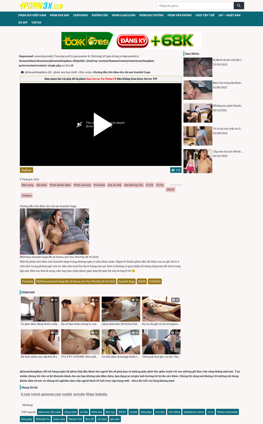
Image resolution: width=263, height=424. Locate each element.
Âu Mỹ (23, 22)
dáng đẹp (146, 412)
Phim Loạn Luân (123, 15)
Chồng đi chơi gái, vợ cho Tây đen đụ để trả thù (161, 344)
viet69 (36, 22)
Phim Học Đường (151, 15)
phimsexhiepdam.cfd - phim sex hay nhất (51, 72)
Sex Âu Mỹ (114, 185)
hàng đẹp (26, 419)
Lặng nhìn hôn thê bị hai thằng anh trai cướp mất (121, 312)
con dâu (160, 412)
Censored (80, 15)
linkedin (101, 394)
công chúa (70, 412)
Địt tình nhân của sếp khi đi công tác (40, 344)
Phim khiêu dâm (60, 185)
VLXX (149, 185)
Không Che (100, 15)
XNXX (170, 189)
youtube (79, 394)
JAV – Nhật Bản (229, 15)
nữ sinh (102, 419)
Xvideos (27, 195)
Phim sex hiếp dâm (32, 15)
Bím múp (85, 72)
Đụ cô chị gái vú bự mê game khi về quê (161, 312)
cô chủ (84, 412)
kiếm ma (96, 412)
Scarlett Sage (126, 281)
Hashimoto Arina (194, 412)
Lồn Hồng (174, 412)
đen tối (89, 419)
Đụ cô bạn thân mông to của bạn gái (80, 312)
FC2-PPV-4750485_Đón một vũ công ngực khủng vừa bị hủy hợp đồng (80, 344)
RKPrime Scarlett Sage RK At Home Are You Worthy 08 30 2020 (75, 281)
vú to (211, 412)
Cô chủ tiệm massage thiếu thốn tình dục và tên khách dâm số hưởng (121, 344)
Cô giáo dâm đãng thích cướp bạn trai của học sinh (40, 312)
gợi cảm (115, 419)
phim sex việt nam (49, 412)
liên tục (110, 412)
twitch (35, 394)
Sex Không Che (133, 185)
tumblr (67, 394)
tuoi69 (133, 412)
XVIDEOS (155, 281)
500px (90, 394)
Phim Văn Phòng (180, 15)
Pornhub (99, 185)
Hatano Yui (75, 419)
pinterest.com (51, 394)
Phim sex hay (59, 15)
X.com (25, 394)
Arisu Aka (59, 419)
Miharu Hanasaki (227, 412)
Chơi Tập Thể (204, 15)
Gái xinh (41, 185)
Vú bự (160, 185)
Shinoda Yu (42, 419)
